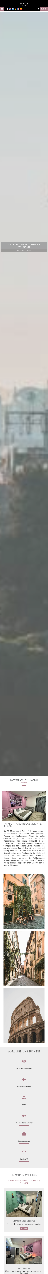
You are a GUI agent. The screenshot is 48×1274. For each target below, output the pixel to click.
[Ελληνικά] (13, 9)
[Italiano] (7, 9)
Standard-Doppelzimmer (24, 1221)
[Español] (21, 9)
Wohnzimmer (24, 1268)
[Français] (18, 9)
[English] (10, 9)
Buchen (44, 9)
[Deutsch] (15, 9)
